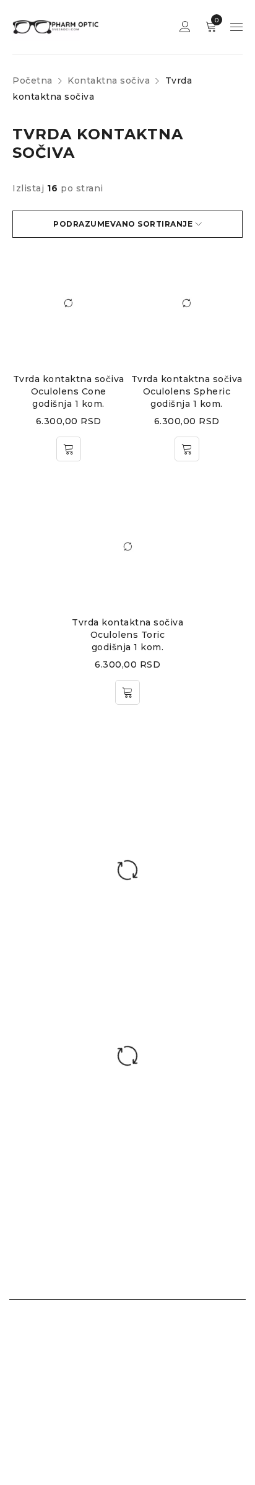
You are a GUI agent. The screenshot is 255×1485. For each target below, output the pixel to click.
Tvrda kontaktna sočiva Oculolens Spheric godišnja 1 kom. (187, 391)
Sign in (185, 27)
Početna (32, 80)
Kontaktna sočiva (108, 80)
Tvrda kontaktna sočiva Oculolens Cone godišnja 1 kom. (68, 391)
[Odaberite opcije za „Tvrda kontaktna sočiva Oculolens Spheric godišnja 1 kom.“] (187, 449)
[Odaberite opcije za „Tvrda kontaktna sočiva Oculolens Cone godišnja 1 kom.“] (68, 449)
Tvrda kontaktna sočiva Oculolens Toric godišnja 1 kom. (127, 635)
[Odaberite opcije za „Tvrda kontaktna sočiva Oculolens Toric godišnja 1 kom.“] (127, 692)
